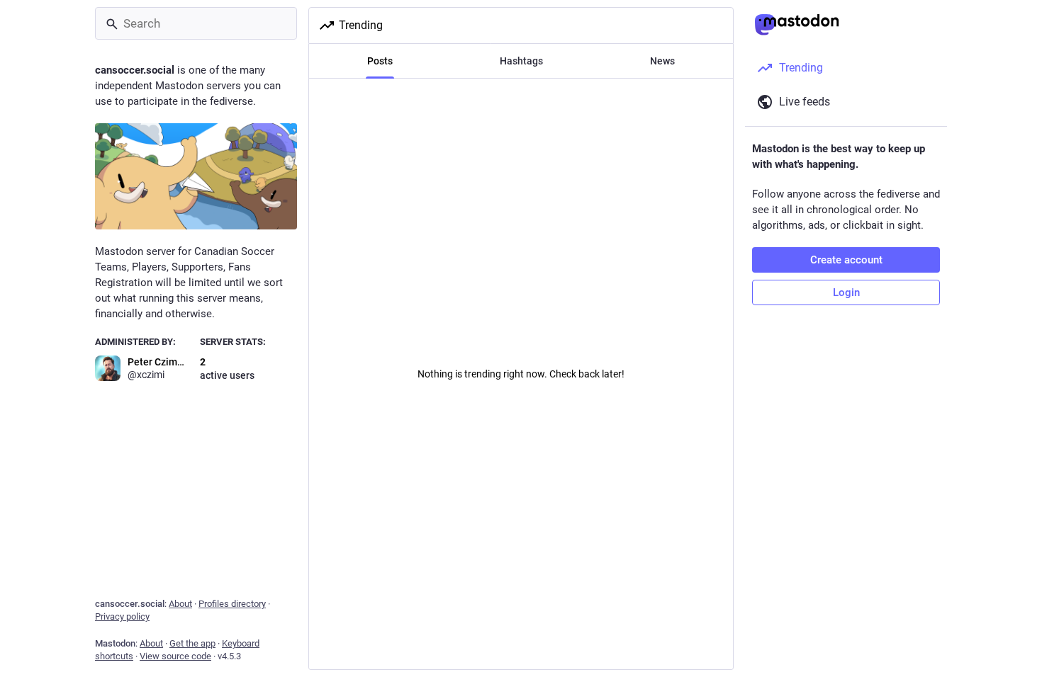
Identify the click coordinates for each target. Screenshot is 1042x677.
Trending (361, 25)
